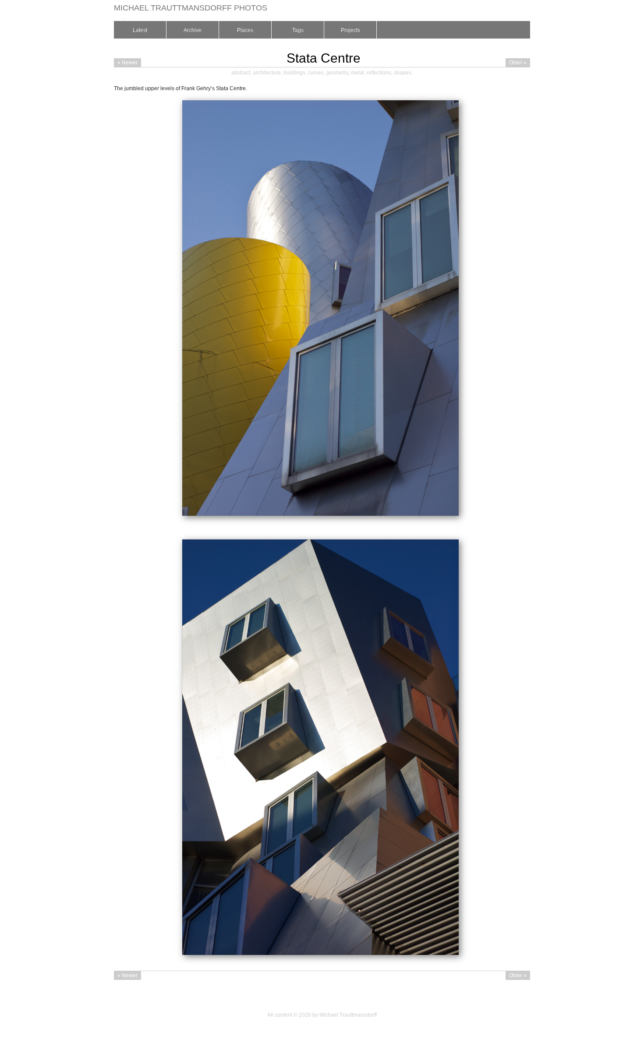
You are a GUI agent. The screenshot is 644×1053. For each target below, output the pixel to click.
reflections (379, 73)
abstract (240, 73)
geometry (337, 73)
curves (316, 73)
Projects (350, 30)
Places (245, 30)
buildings (294, 73)
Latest (140, 30)
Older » (518, 63)
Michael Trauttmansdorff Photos (190, 8)
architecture (267, 73)
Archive (193, 30)
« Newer (127, 63)
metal (357, 73)
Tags (298, 30)
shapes (402, 73)
